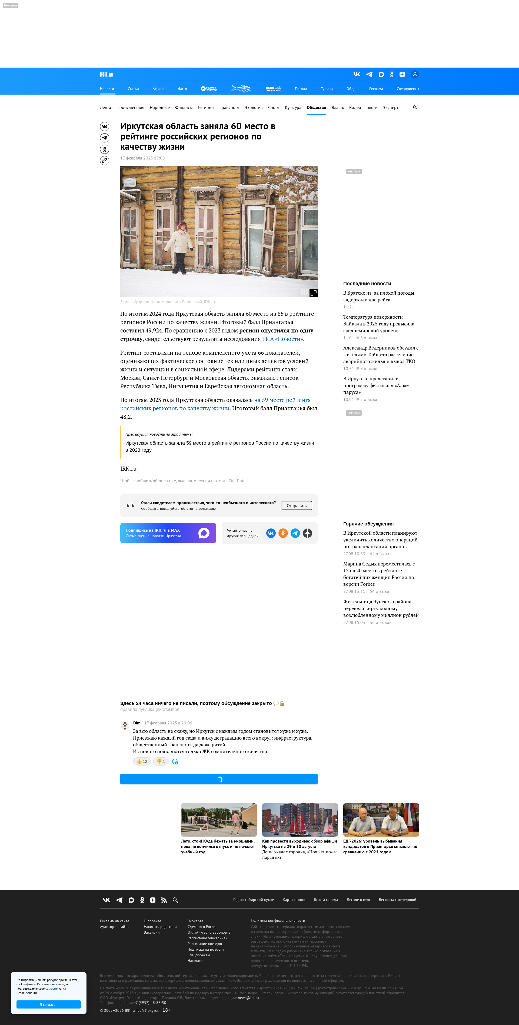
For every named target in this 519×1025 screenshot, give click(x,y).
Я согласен (49, 1004)
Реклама (376, 88)
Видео (355, 107)
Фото (182, 88)
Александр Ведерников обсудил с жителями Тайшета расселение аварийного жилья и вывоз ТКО (380, 354)
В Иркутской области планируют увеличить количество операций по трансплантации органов (380, 540)
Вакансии (152, 932)
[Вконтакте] (357, 74)
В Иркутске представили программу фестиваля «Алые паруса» (376, 385)
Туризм (327, 88)
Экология (254, 107)
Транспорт (229, 107)
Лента (105, 107)
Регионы (206, 107)
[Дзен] (402, 74)
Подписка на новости (206, 949)
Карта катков (294, 899)
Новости (107, 88)
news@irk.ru (248, 997)
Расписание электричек (207, 938)
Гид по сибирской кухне (253, 899)
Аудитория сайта (114, 926)
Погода (301, 88)
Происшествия (130, 107)
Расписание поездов (205, 943)
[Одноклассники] (392, 74)
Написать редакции (160, 926)
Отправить (297, 505)
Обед (351, 88)
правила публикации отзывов (149, 709)
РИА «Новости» (282, 338)
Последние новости (367, 283)
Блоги (372, 107)
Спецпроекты (408, 88)
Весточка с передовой (397, 899)
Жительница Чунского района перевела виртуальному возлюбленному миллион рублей (381, 608)
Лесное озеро (358, 899)
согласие (51, 988)
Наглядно (196, 960)
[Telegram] (369, 74)
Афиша (158, 88)
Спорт (274, 107)
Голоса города (326, 899)
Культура (293, 107)
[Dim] (124, 725)
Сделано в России (203, 926)
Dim (137, 723)
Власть (338, 107)
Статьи (133, 88)
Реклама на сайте (114, 920)
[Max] (381, 74)
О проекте (152, 920)
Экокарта (195, 920)
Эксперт (390, 107)
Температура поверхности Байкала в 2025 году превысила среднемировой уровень (378, 324)
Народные (160, 107)
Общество (316, 107)
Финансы (184, 107)
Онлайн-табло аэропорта (209, 932)
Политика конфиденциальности (278, 920)
